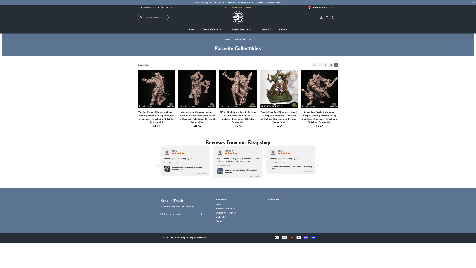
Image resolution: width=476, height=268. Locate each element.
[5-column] (336, 65)
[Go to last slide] (158, 165)
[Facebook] (162, 7)
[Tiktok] (172, 7)
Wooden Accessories (242, 29)
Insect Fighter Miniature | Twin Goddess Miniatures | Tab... (292, 168)
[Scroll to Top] (471, 254)
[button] (333, 17)
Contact (283, 29)
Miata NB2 (266, 29)
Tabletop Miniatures (212, 29)
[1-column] (314, 65)
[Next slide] (317, 165)
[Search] (141, 17)
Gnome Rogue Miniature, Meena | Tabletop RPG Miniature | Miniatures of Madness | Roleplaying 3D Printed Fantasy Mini (197, 117)
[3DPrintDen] (238, 17)
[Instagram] (167, 7)
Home (191, 29)
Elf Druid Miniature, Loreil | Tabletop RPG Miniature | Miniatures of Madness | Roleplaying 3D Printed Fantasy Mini (238, 117)
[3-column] (325, 65)
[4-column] (331, 65)
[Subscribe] (199, 214)
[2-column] (320, 65)
